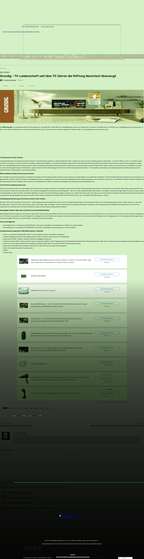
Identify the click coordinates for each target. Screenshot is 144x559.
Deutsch (124, 558)
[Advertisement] (72, 466)
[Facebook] (25, 548)
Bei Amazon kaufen (107, 259)
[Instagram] (30, 548)
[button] (120, 57)
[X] (34, 548)
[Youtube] (39, 548)
